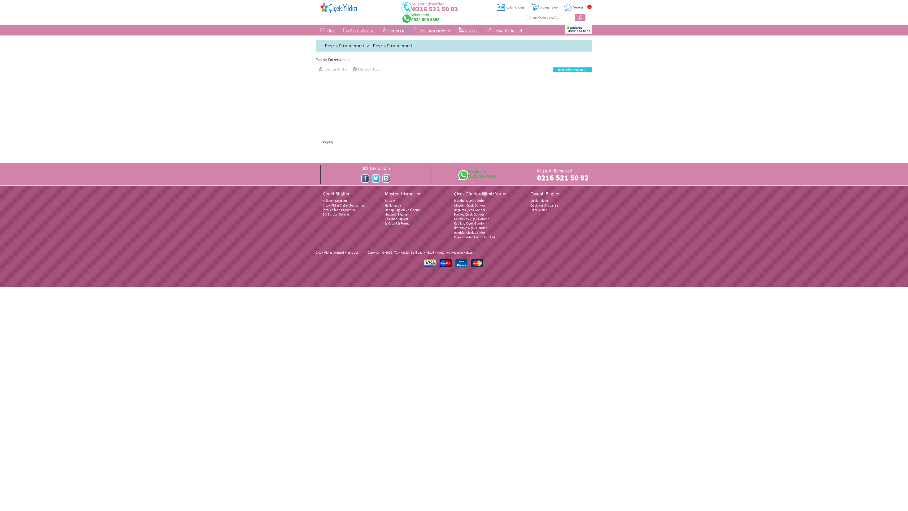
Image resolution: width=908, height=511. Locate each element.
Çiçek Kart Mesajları (544, 205)
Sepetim (579, 7)
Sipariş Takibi (549, 7)
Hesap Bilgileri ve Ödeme (403, 210)
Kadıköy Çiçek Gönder (469, 223)
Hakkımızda (393, 205)
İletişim (390, 201)
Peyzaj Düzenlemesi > (347, 45)
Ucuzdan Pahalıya (335, 69)
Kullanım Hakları (462, 252)
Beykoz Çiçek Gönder (469, 214)
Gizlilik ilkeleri (436, 252)
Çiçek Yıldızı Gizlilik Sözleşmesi (344, 205)
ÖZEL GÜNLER (361, 31)
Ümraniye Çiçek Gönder (470, 228)
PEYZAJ (470, 31)
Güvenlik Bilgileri (396, 214)
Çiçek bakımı (539, 201)
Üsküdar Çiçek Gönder (469, 232)
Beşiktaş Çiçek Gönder (469, 210)
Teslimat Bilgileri (396, 219)
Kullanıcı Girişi (515, 7)
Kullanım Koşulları (335, 201)
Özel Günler (538, 210)
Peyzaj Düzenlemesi (392, 45)
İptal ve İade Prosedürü (339, 210)
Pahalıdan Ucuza (369, 69)
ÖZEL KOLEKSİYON (434, 31)
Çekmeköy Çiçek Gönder (471, 219)
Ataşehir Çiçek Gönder (469, 205)
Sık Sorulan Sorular (336, 214)
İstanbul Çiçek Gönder (469, 201)
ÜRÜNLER (395, 31)
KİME (330, 31)
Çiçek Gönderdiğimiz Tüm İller (474, 237)
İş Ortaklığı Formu (397, 223)
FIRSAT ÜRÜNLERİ (506, 31)
